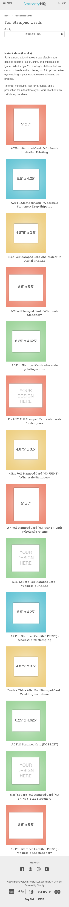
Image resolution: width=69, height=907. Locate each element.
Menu (9, 2)
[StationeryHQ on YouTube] (47, 869)
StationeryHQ (31, 881)
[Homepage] (34, 7)
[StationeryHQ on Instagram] (39, 869)
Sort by (8, 29)
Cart (63, 2)
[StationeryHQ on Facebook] (22, 869)
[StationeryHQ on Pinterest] (30, 869)
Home (7, 15)
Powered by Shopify (34, 885)
